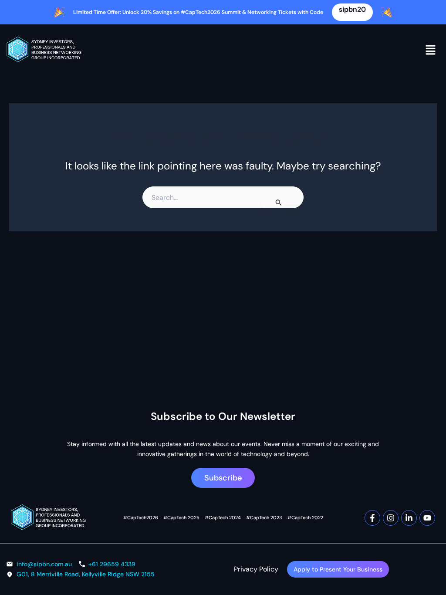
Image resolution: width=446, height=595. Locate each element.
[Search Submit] (278, 202)
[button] (430, 49)
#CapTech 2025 (181, 517)
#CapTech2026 (140, 517)
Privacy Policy (256, 569)
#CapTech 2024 (223, 517)
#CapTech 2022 (305, 517)
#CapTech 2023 (264, 517)
